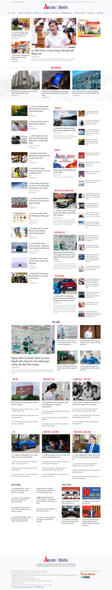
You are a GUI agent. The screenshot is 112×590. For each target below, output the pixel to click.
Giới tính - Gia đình (79, 13)
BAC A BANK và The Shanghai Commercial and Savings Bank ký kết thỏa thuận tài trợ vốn (93, 314)
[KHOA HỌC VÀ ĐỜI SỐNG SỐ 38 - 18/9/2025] (81, 183)
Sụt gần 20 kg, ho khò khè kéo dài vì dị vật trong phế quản (38, 260)
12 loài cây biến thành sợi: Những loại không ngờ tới (39, 215)
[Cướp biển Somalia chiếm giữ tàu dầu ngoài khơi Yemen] (65, 118)
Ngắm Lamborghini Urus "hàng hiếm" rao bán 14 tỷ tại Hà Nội (24, 456)
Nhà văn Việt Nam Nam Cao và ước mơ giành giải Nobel (86, 471)
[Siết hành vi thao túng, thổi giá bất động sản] (53, 33)
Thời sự (14, 13)
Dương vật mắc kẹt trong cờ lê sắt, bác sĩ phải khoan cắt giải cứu (55, 462)
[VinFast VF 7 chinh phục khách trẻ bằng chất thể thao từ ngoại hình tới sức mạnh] (65, 286)
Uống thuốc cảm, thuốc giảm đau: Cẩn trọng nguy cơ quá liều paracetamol (55, 405)
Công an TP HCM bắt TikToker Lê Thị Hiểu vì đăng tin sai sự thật (92, 122)
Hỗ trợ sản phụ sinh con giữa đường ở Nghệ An (39, 122)
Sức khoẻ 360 (91, 13)
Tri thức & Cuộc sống (88, 574)
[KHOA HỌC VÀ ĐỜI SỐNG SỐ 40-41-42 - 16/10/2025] (81, 165)
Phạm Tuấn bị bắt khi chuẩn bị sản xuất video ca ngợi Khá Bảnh (39, 200)
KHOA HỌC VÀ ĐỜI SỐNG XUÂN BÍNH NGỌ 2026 (92, 154)
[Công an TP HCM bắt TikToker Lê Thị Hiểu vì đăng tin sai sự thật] (81, 123)
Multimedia (100, 13)
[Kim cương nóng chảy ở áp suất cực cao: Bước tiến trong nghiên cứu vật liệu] (19, 187)
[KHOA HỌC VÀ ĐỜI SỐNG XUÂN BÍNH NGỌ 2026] (81, 155)
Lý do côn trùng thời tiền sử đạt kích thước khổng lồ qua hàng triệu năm (85, 410)
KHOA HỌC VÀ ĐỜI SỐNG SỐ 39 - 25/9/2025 (92, 172)
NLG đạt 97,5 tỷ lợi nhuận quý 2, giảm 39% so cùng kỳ (24, 403)
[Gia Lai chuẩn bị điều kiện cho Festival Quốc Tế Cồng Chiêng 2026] (19, 110)
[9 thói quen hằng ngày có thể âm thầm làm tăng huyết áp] (20, 47)
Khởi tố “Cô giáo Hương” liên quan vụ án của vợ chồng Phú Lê (39, 170)
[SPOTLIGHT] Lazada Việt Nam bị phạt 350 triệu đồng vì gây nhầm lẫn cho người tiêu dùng (55, 93)
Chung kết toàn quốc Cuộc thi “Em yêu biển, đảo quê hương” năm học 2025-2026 (92, 132)
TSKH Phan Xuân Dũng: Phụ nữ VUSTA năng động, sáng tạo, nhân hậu (70, 521)
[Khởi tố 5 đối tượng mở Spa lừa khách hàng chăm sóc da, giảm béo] (67, 357)
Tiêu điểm (56, 322)
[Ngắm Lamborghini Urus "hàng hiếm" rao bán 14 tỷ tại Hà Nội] (25, 443)
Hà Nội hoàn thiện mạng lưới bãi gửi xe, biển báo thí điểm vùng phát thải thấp (21, 519)
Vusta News (66, 484)
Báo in (57, 150)
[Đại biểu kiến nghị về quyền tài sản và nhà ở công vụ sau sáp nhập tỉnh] (90, 332)
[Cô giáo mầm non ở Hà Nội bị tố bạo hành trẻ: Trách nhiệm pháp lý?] (19, 232)
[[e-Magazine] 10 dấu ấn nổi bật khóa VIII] (91, 493)
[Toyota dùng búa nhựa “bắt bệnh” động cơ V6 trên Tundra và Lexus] (81, 206)
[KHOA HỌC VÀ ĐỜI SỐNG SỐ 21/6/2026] (65, 160)
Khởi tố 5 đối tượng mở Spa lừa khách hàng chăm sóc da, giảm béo (67, 368)
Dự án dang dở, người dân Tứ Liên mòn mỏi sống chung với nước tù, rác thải (20, 509)
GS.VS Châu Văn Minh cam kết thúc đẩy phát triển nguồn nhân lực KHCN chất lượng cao (91, 522)
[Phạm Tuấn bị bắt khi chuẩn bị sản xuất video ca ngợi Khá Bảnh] (19, 202)
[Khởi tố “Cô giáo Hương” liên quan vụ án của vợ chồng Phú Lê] (19, 172)
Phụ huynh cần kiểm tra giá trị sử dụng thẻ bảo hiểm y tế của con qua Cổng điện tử (92, 238)
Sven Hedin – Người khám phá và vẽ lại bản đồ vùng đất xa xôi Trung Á (86, 403)
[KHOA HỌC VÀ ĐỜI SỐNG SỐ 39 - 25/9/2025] (81, 174)
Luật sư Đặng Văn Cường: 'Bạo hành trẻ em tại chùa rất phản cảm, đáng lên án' (86, 457)
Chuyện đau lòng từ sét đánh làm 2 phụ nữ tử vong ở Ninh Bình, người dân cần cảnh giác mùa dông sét (92, 258)
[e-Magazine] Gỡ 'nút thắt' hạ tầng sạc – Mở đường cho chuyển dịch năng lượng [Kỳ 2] (45, 500)
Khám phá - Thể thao (33, 220)
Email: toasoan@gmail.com (67, 2)
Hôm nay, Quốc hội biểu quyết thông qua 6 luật (92, 113)
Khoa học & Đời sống (56, 6)
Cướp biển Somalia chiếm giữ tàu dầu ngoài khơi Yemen (64, 129)
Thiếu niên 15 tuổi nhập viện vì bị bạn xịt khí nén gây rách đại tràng (93, 268)
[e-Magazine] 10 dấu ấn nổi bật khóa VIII (90, 502)
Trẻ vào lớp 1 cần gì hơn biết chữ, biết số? (92, 303)
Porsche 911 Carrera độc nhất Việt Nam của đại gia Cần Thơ (24, 462)
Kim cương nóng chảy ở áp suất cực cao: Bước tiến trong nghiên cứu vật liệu (39, 185)
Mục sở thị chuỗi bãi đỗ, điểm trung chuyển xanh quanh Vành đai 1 (20, 500)
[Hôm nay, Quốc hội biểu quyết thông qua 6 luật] (81, 114)
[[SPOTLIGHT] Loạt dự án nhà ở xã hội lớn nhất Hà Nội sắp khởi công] (25, 80)
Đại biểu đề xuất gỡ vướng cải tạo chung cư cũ (92, 247)
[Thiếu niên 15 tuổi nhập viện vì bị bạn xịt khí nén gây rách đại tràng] (81, 269)
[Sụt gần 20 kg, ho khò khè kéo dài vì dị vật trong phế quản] (19, 262)
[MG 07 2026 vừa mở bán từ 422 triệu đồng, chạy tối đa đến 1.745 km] (65, 201)
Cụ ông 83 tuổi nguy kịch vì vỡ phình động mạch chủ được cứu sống (90, 368)
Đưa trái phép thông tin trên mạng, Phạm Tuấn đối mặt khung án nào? (19, 34)
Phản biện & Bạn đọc (66, 13)
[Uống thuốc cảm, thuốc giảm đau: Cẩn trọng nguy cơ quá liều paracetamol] (56, 391)
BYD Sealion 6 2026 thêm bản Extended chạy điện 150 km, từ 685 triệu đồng (38, 139)
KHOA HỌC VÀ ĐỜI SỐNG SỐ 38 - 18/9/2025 (92, 181)
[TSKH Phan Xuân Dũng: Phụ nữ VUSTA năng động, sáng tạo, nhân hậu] (71, 512)
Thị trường (46, 13)
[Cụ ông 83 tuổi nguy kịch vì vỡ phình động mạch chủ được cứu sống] (90, 357)
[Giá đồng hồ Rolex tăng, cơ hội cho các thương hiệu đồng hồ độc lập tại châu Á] (81, 295)
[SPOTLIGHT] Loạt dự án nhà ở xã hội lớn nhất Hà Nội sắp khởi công (24, 92)
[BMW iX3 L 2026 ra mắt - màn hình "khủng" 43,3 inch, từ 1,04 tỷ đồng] (81, 215)
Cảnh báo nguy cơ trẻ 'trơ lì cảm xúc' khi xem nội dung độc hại (56, 456)
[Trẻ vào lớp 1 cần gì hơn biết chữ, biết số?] (81, 305)
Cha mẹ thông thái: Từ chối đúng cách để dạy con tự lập (55, 475)
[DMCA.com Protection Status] (85, 577)
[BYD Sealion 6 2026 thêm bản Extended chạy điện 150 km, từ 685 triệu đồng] (19, 140)
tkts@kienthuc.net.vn (39, 587)
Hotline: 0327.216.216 (54, 2)
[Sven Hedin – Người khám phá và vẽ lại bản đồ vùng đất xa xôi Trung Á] (86, 391)
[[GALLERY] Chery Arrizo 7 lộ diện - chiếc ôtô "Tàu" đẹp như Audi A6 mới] (19, 247)
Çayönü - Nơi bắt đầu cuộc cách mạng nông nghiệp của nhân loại (85, 416)
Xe (14, 431)
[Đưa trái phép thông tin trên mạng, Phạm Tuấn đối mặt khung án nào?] (20, 24)
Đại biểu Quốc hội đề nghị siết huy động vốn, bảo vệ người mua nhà (39, 155)
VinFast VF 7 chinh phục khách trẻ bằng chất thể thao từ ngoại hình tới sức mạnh (64, 298)
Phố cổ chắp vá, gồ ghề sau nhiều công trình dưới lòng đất (45, 519)
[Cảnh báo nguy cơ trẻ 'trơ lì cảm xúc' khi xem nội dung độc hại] (56, 443)
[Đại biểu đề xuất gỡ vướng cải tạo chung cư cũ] (81, 248)
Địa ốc (15, 379)
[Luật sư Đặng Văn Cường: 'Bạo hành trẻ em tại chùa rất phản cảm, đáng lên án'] (86, 443)
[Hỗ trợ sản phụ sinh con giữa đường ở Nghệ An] (19, 125)
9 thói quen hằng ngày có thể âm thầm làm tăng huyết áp (20, 57)
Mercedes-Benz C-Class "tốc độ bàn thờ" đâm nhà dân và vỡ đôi (25, 475)
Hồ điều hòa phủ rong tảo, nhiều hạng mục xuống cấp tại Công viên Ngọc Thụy (45, 490)
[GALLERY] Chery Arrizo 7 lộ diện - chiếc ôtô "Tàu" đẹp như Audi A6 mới (39, 245)
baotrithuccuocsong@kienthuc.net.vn (24, 587)
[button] (94, 484)
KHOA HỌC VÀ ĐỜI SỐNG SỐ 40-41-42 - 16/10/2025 (92, 164)
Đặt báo (46, 2)
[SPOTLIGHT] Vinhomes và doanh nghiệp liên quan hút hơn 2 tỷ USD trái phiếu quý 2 (86, 92)
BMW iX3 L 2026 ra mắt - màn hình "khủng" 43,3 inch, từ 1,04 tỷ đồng (92, 214)
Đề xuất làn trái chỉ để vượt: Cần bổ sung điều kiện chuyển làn (85, 477)
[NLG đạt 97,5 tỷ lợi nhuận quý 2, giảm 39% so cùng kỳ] (25, 391)
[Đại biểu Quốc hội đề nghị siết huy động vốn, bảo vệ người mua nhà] (19, 157)
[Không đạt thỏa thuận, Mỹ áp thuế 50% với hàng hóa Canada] (19, 277)
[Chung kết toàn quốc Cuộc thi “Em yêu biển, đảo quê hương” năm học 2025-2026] (81, 132)
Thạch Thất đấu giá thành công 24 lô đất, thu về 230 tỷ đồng (24, 422)
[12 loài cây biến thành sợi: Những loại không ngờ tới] (19, 217)
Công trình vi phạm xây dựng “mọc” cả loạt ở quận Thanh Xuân (25, 410)
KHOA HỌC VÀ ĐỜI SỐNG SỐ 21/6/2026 (64, 171)
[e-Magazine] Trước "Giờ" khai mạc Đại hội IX (70, 502)
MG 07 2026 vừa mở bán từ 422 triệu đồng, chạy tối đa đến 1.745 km (64, 213)
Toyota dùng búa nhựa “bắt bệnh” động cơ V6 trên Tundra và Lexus (91, 205)
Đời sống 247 (37, 13)
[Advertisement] (56, 538)
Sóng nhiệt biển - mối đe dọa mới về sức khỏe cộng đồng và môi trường (20, 490)
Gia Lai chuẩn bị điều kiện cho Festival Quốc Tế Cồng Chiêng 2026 (39, 108)
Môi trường (55, 13)
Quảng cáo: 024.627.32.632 (82, 2)
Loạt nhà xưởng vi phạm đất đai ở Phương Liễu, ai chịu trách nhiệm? (85, 464)
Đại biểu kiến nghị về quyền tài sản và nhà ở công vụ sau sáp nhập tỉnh (90, 342)
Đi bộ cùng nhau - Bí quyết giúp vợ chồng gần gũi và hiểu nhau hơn (54, 469)
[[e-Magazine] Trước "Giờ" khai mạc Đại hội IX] (71, 493)
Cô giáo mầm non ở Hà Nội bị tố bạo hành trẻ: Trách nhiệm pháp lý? (38, 230)
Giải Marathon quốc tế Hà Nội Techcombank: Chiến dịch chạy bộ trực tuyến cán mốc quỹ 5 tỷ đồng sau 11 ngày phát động (92, 283)
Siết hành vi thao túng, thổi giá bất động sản (52, 52)
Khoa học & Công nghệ (24, 13)
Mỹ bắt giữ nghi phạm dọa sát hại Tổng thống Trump (24, 469)
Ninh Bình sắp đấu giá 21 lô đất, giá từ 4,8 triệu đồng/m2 (24, 416)
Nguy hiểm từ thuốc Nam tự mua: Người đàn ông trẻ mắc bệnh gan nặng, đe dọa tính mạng (64, 255)
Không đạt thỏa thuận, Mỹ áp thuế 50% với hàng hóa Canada (38, 275)
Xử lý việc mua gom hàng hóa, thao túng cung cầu (46, 510)
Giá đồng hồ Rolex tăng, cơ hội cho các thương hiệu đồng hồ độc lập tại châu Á (92, 295)
